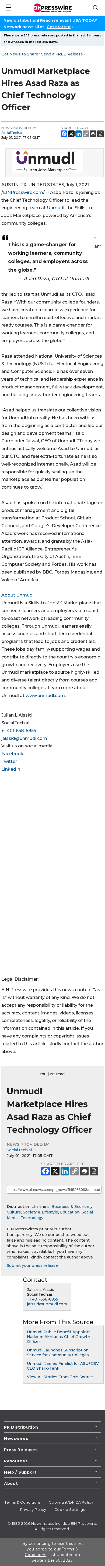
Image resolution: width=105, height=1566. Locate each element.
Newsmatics (42, 1523)
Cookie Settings (69, 1509)
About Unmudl (17, 595)
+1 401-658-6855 (18, 730)
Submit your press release (32, 1265)
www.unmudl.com (45, 695)
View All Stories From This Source (60, 1376)
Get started (59, 26)
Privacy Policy (33, 1509)
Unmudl (55, 207)
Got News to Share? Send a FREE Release (43, 54)
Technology (31, 1217)
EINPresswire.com (23, 192)
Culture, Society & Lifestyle (32, 1212)
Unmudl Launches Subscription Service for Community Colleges (58, 1352)
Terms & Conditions (23, 1502)
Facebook (12, 753)
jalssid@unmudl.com (24, 738)
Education (70, 1212)
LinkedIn (10, 769)
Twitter (9, 761)
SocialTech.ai (12, 133)
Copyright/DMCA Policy (71, 1502)
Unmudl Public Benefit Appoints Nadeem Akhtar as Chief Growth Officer (58, 1336)
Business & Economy (72, 1206)
